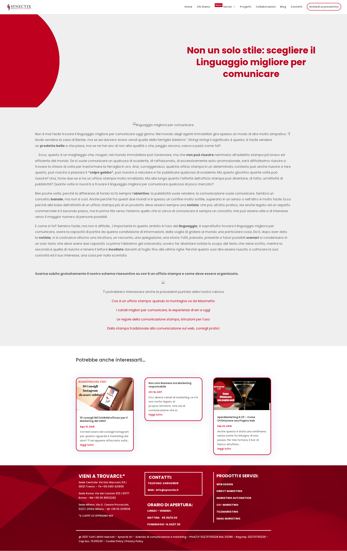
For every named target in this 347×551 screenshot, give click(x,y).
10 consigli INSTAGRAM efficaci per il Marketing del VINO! (104, 419)
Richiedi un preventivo (324, 7)
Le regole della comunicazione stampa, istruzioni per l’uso (163, 319)
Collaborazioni (266, 7)
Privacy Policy (134, 541)
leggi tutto (87, 445)
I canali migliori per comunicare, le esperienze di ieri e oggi (163, 310)
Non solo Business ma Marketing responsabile (170, 384)
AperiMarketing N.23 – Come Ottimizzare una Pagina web (236, 418)
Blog (283, 7)
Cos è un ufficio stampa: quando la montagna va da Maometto (163, 301)
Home (188, 7)
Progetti (245, 7)
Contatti (296, 7)
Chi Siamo (203, 7)
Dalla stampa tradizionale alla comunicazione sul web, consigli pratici (163, 328)
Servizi (223, 7)
